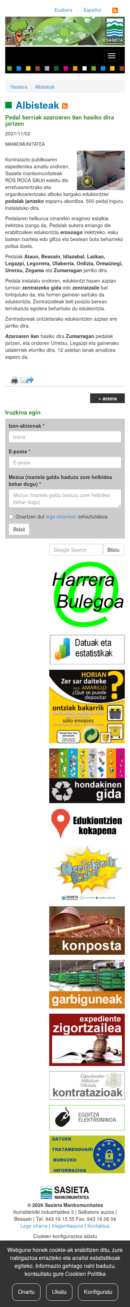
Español (92, 9)
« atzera (107, 398)
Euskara (63, 9)
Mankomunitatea (25, 144)
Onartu (26, 1292)
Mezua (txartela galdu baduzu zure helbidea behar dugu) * (60, 480)
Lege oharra (33, 1225)
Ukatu (59, 1292)
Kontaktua (98, 1225)
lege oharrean (61, 516)
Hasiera (18, 86)
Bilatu (113, 549)
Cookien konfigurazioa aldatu (65, 1236)
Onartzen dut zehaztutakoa (61, 516)
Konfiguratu (98, 1292)
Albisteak (45, 86)
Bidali (19, 529)
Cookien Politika (85, 1274)
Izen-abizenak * (26, 425)
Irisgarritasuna (67, 1225)
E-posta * (19, 451)
